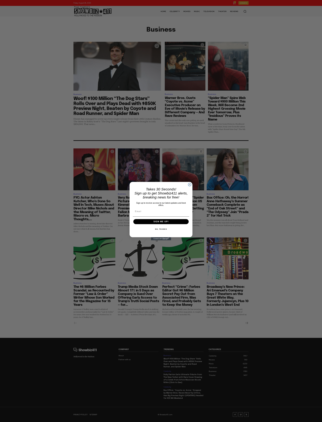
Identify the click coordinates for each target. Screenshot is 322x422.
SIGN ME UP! (161, 221)
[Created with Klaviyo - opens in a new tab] (161, 238)
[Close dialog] (189, 184)
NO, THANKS (161, 229)
